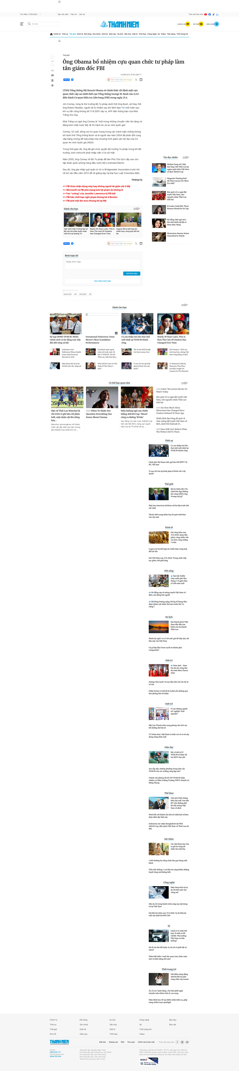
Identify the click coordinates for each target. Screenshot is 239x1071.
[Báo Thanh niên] (59, 1042)
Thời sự (65, 34)
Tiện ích (73, 14)
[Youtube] (205, 14)
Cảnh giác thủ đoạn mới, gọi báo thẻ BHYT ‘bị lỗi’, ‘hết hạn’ (168, 463)
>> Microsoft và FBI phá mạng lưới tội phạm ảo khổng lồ (93, 190)
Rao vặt (172, 1024)
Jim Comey (82, 294)
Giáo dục (112, 34)
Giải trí (135, 34)
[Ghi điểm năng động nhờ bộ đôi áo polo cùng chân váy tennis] (159, 979)
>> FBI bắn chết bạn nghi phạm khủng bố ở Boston (90, 197)
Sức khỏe (97, 34)
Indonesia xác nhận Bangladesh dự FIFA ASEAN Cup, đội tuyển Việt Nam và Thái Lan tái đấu (169, 826)
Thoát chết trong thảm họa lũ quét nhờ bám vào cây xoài (167, 515)
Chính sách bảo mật (146, 1042)
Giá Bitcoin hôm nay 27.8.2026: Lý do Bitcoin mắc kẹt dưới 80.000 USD (167, 914)
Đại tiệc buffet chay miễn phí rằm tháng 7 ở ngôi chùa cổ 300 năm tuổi (179, 580)
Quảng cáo (113, 1042)
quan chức (67, 294)
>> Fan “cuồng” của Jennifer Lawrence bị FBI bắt (89, 193)
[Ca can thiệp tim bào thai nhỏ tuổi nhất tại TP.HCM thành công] (159, 450)
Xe (159, 34)
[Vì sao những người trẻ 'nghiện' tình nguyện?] (159, 714)
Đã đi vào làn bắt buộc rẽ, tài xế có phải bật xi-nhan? (168, 948)
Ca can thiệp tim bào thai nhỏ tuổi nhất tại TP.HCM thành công (180, 448)
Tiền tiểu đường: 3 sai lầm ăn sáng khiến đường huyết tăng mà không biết (169, 870)
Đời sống (87, 34)
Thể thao (142, 34)
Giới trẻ (105, 34)
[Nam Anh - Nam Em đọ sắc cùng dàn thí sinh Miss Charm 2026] (159, 670)
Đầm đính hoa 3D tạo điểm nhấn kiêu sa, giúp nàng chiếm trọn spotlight (168, 1001)
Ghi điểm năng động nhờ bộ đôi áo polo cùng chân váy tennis (180, 976)
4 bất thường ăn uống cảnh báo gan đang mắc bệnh (168, 861)
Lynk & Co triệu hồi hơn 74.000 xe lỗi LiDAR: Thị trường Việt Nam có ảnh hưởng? (179, 936)
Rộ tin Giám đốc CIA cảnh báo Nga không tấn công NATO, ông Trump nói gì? (179, 493)
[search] (43, 24)
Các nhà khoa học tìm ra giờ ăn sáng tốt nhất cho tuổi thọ (180, 846)
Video (163, 34)
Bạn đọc (173, 1020)
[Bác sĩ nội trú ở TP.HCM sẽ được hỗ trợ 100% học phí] (159, 757)
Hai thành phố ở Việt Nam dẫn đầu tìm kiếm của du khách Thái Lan (179, 626)
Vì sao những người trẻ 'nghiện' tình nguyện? (179, 711)
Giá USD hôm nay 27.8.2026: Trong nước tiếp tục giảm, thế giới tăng (167, 559)
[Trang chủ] (51, 34)
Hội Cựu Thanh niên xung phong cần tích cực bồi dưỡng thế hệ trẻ (168, 726)
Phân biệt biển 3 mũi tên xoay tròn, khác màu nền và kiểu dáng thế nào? (168, 957)
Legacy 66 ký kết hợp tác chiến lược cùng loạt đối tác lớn (168, 550)
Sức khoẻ (84, 1024)
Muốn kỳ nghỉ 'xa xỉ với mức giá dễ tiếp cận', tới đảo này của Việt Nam (169, 639)
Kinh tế (80, 34)
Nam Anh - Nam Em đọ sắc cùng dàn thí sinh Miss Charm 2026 (179, 669)
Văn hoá (113, 1024)
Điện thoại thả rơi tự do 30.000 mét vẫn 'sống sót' (179, 889)
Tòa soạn (131, 1042)
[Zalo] (217, 14)
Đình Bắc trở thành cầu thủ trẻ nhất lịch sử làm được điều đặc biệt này (168, 816)
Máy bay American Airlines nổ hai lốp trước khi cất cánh (169, 506)
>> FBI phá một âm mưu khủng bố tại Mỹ (85, 201)
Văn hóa (127, 34)
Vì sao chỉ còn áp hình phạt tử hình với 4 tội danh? (167, 472)
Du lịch (120, 34)
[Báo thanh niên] (119, 24)
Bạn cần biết (63, 14)
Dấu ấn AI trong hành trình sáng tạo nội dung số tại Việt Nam (168, 905)
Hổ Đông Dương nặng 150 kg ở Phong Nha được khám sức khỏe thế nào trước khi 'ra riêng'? (168, 604)
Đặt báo (102, 1042)
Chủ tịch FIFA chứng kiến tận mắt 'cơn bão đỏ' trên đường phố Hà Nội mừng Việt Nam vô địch (180, 803)
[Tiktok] (213, 14)
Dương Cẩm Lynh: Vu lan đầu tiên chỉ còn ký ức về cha (169, 683)
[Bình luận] (52, 75)
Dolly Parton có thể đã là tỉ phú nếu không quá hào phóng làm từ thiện (168, 692)
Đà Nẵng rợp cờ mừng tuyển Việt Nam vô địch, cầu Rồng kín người (167, 593)
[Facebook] (209, 14)
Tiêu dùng (171, 34)
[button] (52, 57)
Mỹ (90, 294)
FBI (123, 107)
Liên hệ (82, 14)
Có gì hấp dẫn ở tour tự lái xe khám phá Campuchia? (165, 648)
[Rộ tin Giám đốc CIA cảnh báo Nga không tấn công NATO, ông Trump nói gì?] (159, 494)
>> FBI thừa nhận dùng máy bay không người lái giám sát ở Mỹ (96, 186)
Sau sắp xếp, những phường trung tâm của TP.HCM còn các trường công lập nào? (167, 770)
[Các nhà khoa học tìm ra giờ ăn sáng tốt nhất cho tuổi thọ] (159, 849)
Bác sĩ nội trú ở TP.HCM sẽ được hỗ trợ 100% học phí (179, 754)
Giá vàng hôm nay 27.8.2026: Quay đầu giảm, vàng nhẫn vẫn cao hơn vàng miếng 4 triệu (180, 537)
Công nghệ (152, 34)
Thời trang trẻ (182, 34)
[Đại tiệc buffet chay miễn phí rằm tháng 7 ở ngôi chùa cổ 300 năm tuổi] (159, 581)
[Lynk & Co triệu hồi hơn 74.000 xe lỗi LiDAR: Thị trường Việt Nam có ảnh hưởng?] (159, 936)
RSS (122, 1042)
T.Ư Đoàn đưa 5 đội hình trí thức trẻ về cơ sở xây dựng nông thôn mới (169, 735)
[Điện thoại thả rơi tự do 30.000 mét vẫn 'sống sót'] (159, 892)
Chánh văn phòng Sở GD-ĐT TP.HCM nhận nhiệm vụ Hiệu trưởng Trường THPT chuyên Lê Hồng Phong (169, 780)
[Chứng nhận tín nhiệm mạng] (148, 1062)
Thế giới (72, 34)
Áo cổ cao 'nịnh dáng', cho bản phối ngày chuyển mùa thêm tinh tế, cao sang (166, 992)
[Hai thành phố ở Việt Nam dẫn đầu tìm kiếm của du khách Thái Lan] (159, 627)
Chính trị (57, 34)
